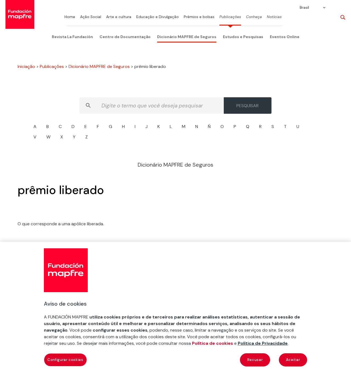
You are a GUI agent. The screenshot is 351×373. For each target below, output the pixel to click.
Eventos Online (284, 36)
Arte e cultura (118, 17)
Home (69, 17)
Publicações (230, 17)
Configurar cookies (65, 359)
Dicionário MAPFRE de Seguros (186, 36)
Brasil (304, 7)
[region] (175, 307)
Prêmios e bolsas (199, 17)
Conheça (254, 17)
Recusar (255, 359)
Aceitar (293, 359)
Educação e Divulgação (157, 17)
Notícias (274, 17)
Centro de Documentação (125, 36)
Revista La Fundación (72, 36)
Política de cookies (212, 343)
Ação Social (90, 17)
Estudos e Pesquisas (243, 36)
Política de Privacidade (263, 343)
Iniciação (26, 66)
